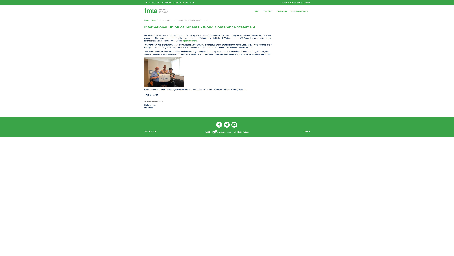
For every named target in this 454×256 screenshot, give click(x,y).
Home (146, 20)
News (154, 20)
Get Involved (282, 11)
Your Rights (268, 11)
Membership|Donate (299, 11)
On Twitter (148, 108)
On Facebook (150, 105)
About (257, 11)
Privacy (306, 131)
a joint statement (189, 41)
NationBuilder (243, 132)
